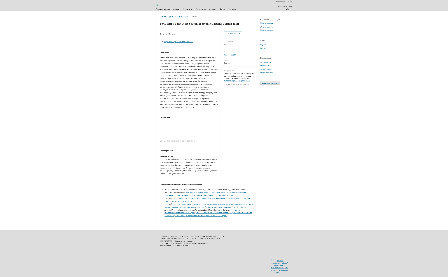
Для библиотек (265, 69)
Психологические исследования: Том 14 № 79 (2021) (212, 195)
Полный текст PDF (234, 33)
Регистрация (280, 2)
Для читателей (265, 62)
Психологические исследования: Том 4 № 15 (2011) (225, 207)
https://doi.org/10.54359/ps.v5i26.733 (178, 42)
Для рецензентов (266, 73)
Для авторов (264, 66)
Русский (263, 48)
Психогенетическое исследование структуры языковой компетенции (207, 198)
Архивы (171, 17)
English (263, 44)
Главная (163, 17)
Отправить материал (270, 83)
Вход (290, 2)
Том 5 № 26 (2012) (183, 17)
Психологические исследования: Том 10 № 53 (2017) (207, 216)
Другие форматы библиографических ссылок (238, 85)
